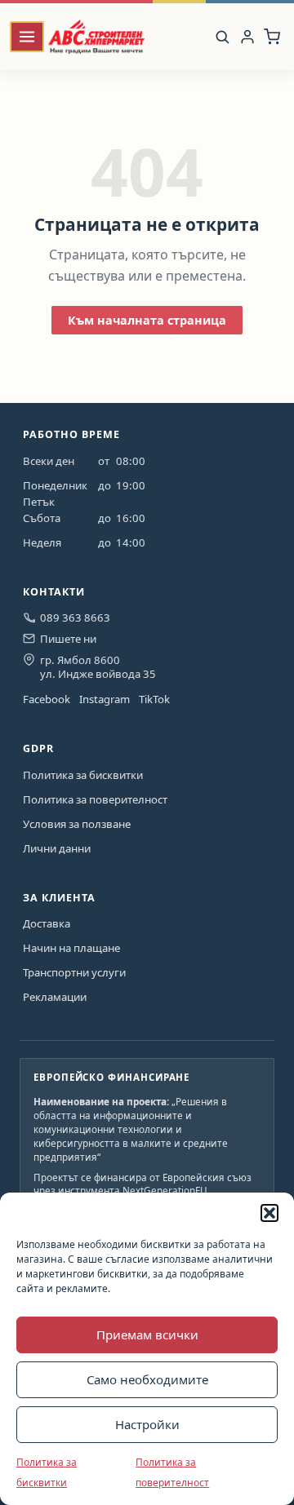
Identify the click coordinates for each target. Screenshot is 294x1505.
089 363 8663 (75, 617)
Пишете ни (68, 638)
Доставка (46, 923)
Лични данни (57, 848)
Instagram (104, 699)
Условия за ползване (77, 823)
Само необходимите (147, 1379)
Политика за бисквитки (83, 774)
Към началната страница (147, 320)
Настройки (147, 1424)
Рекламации (55, 996)
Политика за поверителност (95, 799)
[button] (269, 1213)
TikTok (154, 699)
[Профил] (247, 36)
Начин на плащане (71, 947)
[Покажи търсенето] (222, 37)
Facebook (46, 699)
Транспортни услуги (74, 972)
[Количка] (272, 36)
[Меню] (27, 37)
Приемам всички (147, 1334)
